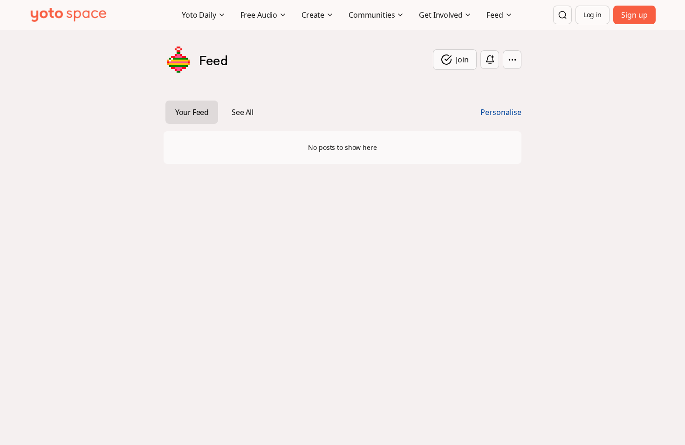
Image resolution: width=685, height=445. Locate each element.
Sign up (634, 15)
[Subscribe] (489, 59)
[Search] (562, 15)
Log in (592, 14)
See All (242, 112)
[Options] (512, 59)
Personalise (500, 112)
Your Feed (191, 112)
